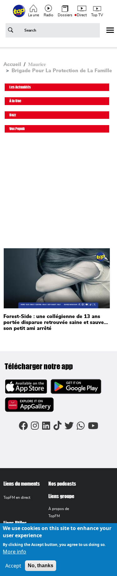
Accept (13, 565)
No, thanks (40, 565)
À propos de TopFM (58, 512)
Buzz (12, 115)
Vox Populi (17, 128)
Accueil (12, 64)
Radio (48, 15)
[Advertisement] (58, 193)
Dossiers (65, 15)
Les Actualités (20, 87)
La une (33, 15)
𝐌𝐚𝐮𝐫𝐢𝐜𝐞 (37, 64)
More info (14, 551)
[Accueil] (20, 14)
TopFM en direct (16, 497)
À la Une (15, 101)
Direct (82, 15)
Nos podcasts (62, 484)
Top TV (97, 15)
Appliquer (11, 31)
